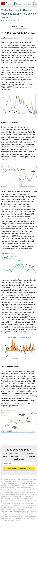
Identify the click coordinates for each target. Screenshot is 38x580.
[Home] (18, 3)
